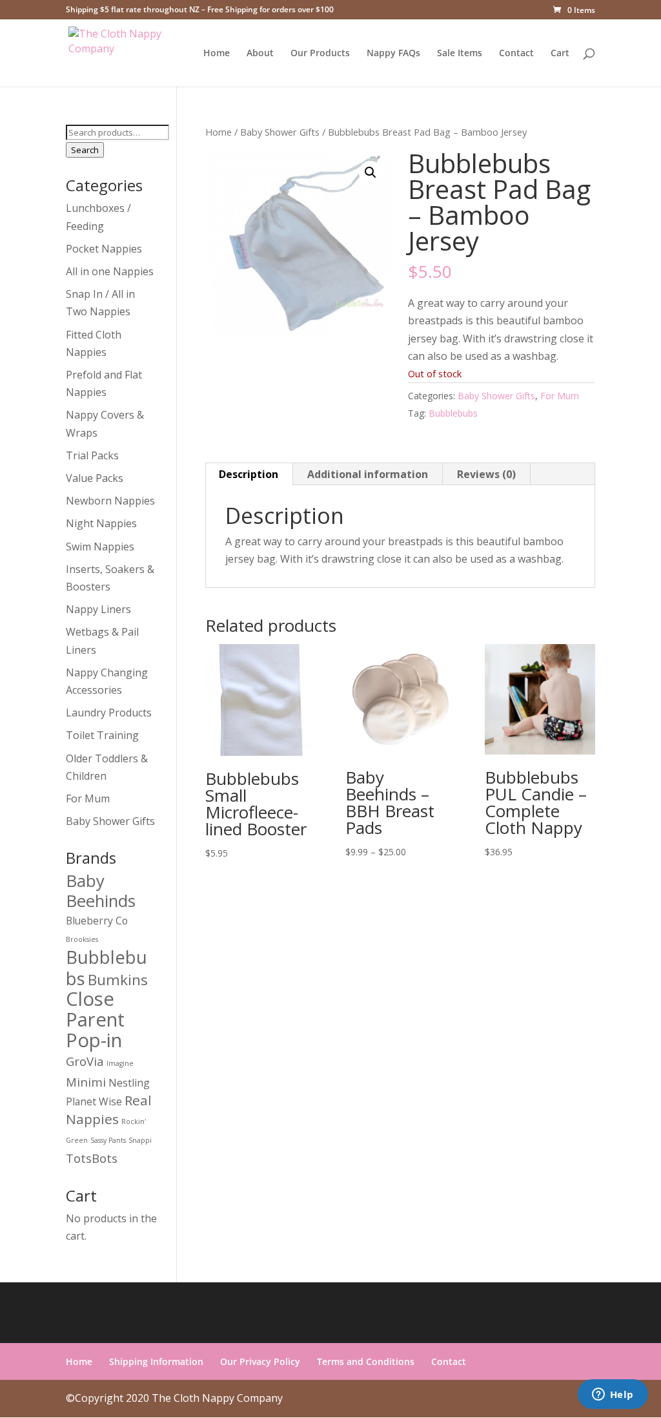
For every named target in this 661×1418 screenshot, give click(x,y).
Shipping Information (156, 1361)
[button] (370, 172)
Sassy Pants (108, 1140)
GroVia (85, 1061)
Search (85, 150)
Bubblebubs (453, 413)
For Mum (559, 396)
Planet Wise (94, 1101)
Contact (516, 53)
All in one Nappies (110, 271)
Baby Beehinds (101, 890)
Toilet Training (102, 735)
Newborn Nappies (110, 501)
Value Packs (94, 478)
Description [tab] (248, 474)
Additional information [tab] (367, 474)
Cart (560, 53)
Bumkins (118, 980)
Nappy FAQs (393, 53)
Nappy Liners (98, 609)
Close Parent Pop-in (95, 1019)
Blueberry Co (97, 920)
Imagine (120, 1063)
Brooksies (82, 939)
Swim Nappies (100, 546)
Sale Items (459, 53)
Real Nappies (109, 1109)
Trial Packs (92, 455)
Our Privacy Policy (260, 1361)
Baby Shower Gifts (280, 131)
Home (216, 53)
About (260, 53)
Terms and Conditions (365, 1361)
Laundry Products (109, 712)
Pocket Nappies (104, 249)
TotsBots (91, 1158)
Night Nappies (101, 523)
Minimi (86, 1082)
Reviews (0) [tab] (486, 474)
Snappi (140, 1140)
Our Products (320, 53)
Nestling (129, 1083)
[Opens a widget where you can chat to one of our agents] (612, 1395)
